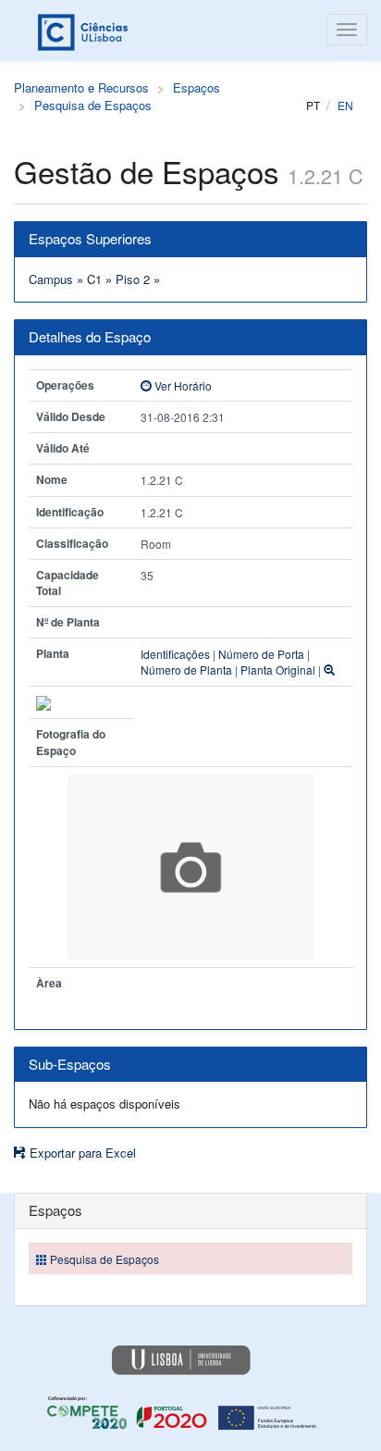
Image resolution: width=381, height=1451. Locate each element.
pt (313, 105)
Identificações (175, 654)
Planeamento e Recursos (81, 87)
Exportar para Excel (81, 1152)
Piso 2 (133, 279)
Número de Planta (186, 669)
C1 (94, 279)
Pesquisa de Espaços (93, 105)
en (345, 105)
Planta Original (277, 669)
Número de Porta (261, 654)
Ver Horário (182, 385)
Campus (51, 279)
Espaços (196, 87)
